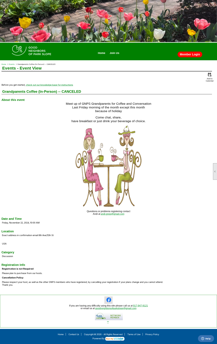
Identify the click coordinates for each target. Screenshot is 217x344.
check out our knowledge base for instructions (49, 84)
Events (12, 64)
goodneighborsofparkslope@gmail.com (115, 308)
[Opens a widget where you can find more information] (206, 339)
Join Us (114, 53)
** (108, 322)
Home (101, 53)
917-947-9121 (140, 305)
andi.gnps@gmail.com (112, 214)
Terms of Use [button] (134, 334)
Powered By (99, 338)
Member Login (190, 54)
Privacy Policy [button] (152, 334)
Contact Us (73, 334)
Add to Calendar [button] (210, 77)
